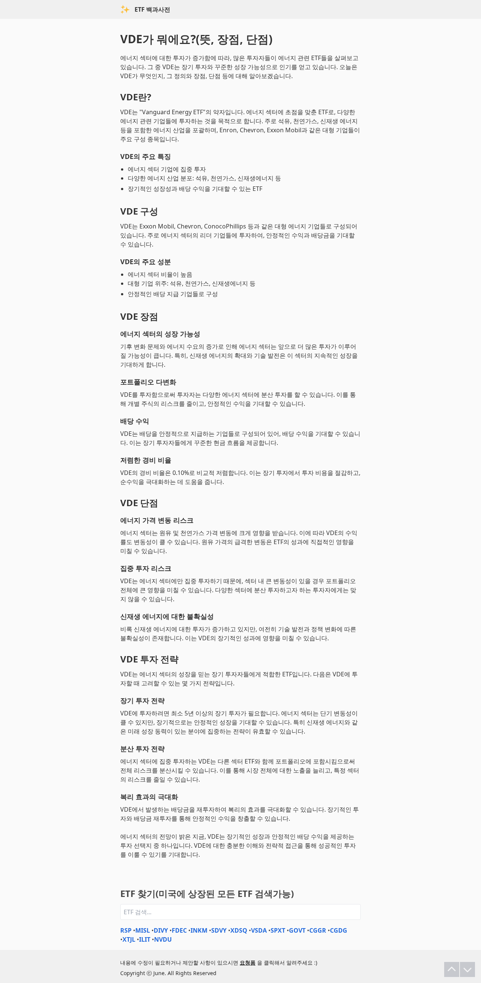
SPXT (278, 930)
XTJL (129, 939)
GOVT (297, 930)
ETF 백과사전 (152, 9)
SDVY (219, 930)
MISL (142, 930)
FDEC (179, 930)
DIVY (161, 930)
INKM (199, 930)
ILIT (144, 939)
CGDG (338, 930)
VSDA (259, 930)
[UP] (451, 969)
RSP (126, 930)
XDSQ (238, 930)
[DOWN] (467, 969)
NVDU (163, 939)
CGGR (317, 930)
